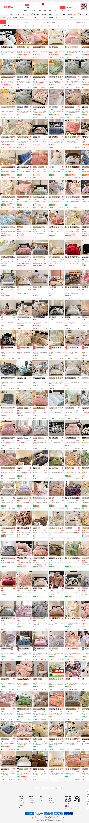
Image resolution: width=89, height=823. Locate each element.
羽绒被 (55, 10)
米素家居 (35, 659)
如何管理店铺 (31, 798)
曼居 (2, 689)
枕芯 (42, 10)
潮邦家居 (83, 117)
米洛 (50, 508)
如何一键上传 (51, 804)
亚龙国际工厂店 (52, 177)
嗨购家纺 (2, 508)
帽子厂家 (60, 816)
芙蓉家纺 (18, 749)
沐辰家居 (83, 538)
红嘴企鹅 (67, 719)
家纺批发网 (45, 816)
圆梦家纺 (2, 719)
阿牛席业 (18, 629)
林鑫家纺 (18, 87)
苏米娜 (51, 719)
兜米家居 (83, 659)
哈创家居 (18, 599)
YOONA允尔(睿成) (69, 689)
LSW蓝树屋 (68, 358)
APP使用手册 (51, 798)
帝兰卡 (34, 779)
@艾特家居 (3, 117)
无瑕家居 (51, 147)
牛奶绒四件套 (30, 10)
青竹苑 (18, 418)
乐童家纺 (18, 779)
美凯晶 (67, 629)
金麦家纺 (51, 478)
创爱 (2, 57)
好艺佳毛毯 (19, 659)
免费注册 (17, 1)
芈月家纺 (2, 418)
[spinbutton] (33, 22)
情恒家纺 (51, 358)
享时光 (2, 568)
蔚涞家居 (18, 448)
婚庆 (47, 10)
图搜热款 (44, 14)
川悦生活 (35, 57)
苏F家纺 (2, 358)
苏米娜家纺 (84, 629)
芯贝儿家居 (52, 388)
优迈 (34, 508)
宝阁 (83, 689)
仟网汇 (51, 448)
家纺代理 (50, 816)
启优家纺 (67, 388)
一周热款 (23, 14)
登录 (12, 1)
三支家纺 (83, 599)
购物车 (59, 1)
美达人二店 (19, 328)
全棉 (37, 10)
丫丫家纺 (67, 207)
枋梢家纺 (67, 508)
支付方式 (21, 800)
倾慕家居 (51, 57)
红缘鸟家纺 (19, 358)
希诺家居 (35, 689)
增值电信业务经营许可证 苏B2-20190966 (48, 819)
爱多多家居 (35, 117)
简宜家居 (35, 328)
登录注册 (21, 798)
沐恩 (2, 659)
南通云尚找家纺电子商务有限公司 (49, 820)
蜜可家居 (83, 418)
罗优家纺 (35, 147)
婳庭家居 (67, 538)
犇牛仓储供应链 (52, 87)
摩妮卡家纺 (35, 568)
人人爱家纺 (68, 418)
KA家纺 (34, 237)
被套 (68, 10)
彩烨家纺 (51, 689)
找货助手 (81, 14)
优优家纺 (67, 147)
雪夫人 (51, 328)
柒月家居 (83, 177)
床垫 (45, 10)
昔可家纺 (2, 328)
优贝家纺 (18, 237)
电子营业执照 (52, 817)
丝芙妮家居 (19, 568)
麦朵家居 (67, 117)
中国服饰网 (55, 816)
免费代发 (70, 14)
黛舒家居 (18, 478)
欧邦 (2, 177)
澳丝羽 (83, 508)
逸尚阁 (34, 177)
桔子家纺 (51, 298)
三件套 (61, 10)
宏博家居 (2, 538)
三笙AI (75, 14)
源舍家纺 (2, 237)
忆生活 (2, 478)
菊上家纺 (2, 779)
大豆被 (64, 10)
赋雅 (18, 719)
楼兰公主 (67, 568)
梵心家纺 (2, 207)
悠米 (34, 629)
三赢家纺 (51, 207)
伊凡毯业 (83, 298)
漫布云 (18, 689)
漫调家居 (18, 388)
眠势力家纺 (19, 147)
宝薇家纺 (67, 57)
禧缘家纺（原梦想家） (21, 207)
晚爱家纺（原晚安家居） (37, 719)
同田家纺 (67, 659)
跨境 (70, 10)
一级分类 (3, 17)
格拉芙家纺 (35, 358)
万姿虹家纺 (68, 177)
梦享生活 (35, 478)
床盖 (58, 10)
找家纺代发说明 (51, 802)
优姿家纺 (18, 117)
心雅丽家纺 (3, 87)
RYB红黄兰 (35, 388)
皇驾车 (34, 207)
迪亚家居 (51, 749)
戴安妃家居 (68, 328)
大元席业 (83, 237)
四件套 (25, 10)
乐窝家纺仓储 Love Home (69, 298)
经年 (66, 478)
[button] (69, 7)
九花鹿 (83, 749)
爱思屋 (83, 478)
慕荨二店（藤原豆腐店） (37, 298)
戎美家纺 (51, 538)
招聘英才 (21, 807)
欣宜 (50, 568)
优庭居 (18, 508)
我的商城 (45, 1)
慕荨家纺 (51, 117)
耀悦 (66, 237)
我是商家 (38, 1)
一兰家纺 (83, 207)
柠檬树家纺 (84, 388)
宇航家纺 (83, 147)
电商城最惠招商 (32, 802)
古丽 (83, 358)
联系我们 (21, 805)
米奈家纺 (51, 629)
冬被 (35, 10)
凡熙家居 (18, 298)
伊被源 (2, 448)
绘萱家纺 (35, 87)
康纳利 (18, 57)
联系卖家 (40, 800)
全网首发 (29, 14)
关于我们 (21, 804)
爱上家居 (67, 448)
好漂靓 (83, 87)
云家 (18, 538)
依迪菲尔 (35, 448)
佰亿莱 (2, 388)
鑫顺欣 (51, 237)
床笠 (40, 10)
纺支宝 (40, 816)
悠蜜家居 (2, 599)
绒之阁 (67, 87)
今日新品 (16, 14)
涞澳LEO (51, 599)
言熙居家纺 (52, 418)
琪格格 (34, 418)
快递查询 (40, 798)
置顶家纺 (2, 629)
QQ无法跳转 (31, 800)
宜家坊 (83, 719)
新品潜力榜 (36, 14)
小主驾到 (51, 659)
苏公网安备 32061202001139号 (40, 817)
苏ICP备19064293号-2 (60, 817)
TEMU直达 (62, 14)
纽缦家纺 (2, 298)
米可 (66, 599)
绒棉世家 (83, 779)
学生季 (56, 14)
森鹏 (34, 599)
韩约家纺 (67, 779)
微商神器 (50, 800)
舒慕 (83, 448)
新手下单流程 (21, 802)
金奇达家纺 (84, 568)
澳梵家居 (83, 57)
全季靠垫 (18, 177)
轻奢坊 (34, 749)
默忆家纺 (2, 749)
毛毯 (50, 10)
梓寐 (50, 779)
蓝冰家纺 (2, 147)
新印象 (83, 328)
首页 (11, 14)
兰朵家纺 (67, 749)
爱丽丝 (34, 538)
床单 (52, 10)
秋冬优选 (50, 14)
